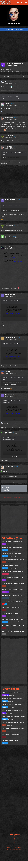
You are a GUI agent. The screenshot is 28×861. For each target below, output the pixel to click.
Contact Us (18, 847)
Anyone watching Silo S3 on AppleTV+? (13, 625)
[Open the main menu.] (26, 2)
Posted (11, 83)
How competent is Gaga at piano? (11, 553)
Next (23, 76)
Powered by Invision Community (14, 849)
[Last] (26, 76)
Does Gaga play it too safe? (10, 565)
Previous (6, 76)
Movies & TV (11, 610)
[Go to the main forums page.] (22, 2)
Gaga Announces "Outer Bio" (10, 613)
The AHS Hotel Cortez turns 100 (11, 607)
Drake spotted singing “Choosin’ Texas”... (14, 583)
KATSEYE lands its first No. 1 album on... (13, 589)
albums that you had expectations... (12, 547)
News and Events (12, 544)
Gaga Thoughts (13, 556)
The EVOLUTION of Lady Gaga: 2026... (13, 571)
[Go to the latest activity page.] (18, 2)
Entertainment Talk (14, 550)
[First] (2, 76)
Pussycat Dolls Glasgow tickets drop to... (13, 631)
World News (12, 604)
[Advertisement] (14, 46)
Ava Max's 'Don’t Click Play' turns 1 (12, 595)
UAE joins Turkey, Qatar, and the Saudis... (14, 601)
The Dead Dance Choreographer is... (12, 541)
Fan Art (12, 574)
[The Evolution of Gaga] (14, 16)
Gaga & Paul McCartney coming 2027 (12, 577)
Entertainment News (17, 71)
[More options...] (25, 83)
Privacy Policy (10, 847)
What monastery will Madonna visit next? (14, 619)
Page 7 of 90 (15, 76)
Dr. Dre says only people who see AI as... (13, 559)
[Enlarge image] (4, 111)
